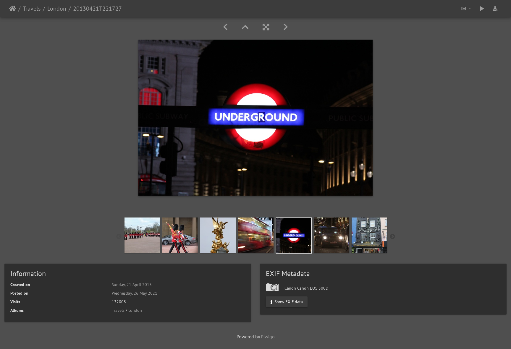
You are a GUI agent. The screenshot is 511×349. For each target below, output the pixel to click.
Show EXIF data (288, 301)
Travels (32, 8)
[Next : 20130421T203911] (285, 27)
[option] (142, 235)
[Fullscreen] (266, 27)
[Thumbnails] (245, 27)
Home (12, 8)
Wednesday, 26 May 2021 (134, 293)
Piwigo (268, 337)
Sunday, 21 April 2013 (132, 284)
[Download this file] (495, 8)
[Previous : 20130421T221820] (225, 27)
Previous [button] (119, 237)
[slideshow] (482, 8)
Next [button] (392, 237)
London (56, 8)
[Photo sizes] (466, 8)
